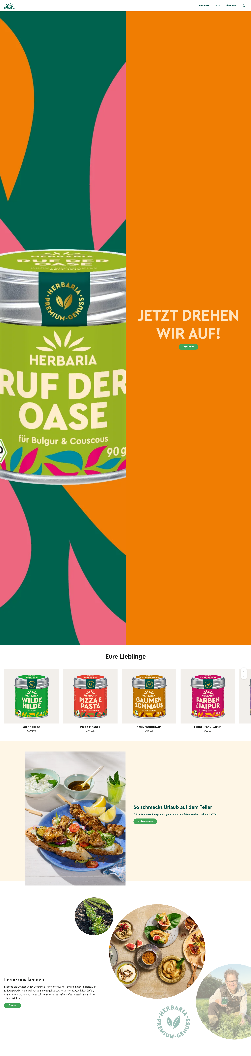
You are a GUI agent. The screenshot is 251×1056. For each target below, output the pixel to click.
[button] (244, 6)
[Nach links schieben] (244, 676)
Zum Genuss (188, 347)
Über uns (12, 1005)
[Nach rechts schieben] (244, 671)
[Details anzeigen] (31, 696)
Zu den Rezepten (145, 821)
